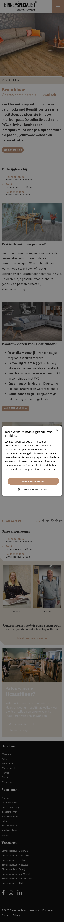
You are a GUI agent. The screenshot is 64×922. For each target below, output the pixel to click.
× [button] (57, 430)
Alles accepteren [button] (33, 481)
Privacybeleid (12, 473)
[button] (32, 489)
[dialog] (32, 461)
